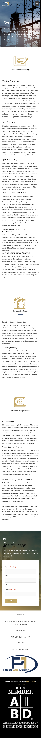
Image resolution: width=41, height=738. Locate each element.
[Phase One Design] (7, 4)
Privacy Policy (20, 684)
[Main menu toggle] (37, 3)
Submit (11, 601)
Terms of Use (30, 681)
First (6, 576)
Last (6, 584)
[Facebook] (17, 688)
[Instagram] (24, 688)
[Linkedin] (20, 688)
